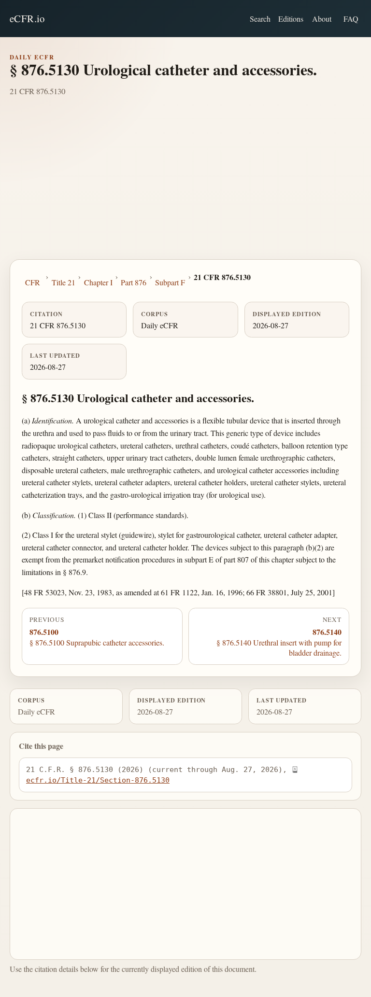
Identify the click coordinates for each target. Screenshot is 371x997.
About (321, 19)
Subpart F (170, 282)
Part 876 (133, 282)
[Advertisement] (185, 186)
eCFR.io (27, 18)
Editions (290, 19)
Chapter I (98, 282)
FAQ (350, 19)
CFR (32, 282)
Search (260, 19)
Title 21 (63, 282)
